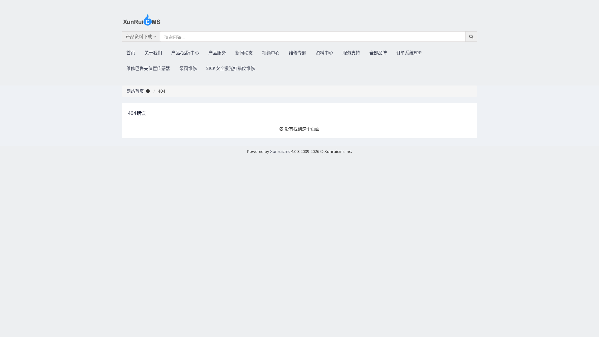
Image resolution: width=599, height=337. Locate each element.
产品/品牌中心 (185, 53)
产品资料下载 (139, 36)
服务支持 (351, 53)
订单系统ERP (408, 53)
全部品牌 (378, 53)
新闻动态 (244, 53)
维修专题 (297, 53)
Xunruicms (280, 151)
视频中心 (271, 53)
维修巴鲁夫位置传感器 (148, 68)
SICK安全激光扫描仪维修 (230, 68)
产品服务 (217, 53)
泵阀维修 (188, 68)
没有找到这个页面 (302, 129)
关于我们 (153, 53)
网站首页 (135, 91)
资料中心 (324, 53)
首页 (130, 53)
